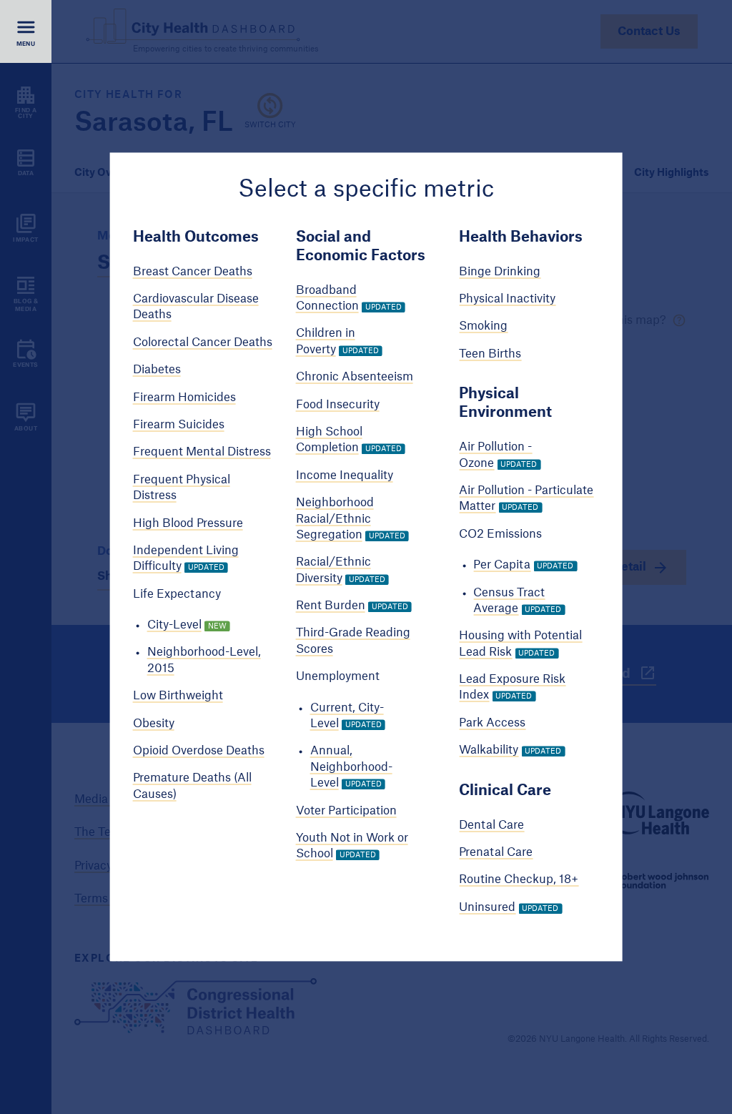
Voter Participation (346, 811)
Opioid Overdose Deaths (198, 750)
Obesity (153, 723)
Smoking (483, 326)
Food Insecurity (338, 404)
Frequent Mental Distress (202, 452)
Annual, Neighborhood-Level (351, 767)
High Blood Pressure (188, 523)
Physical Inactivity (507, 299)
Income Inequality (344, 475)
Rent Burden (330, 605)
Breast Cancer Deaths (192, 271)
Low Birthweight (178, 696)
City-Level (174, 625)
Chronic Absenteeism (354, 377)
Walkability (488, 750)
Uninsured (487, 907)
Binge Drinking (499, 271)
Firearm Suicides (178, 424)
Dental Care (491, 825)
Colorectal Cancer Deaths (202, 342)
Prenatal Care (496, 852)
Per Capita (501, 565)
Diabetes (157, 370)
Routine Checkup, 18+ (518, 880)
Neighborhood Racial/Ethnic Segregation (335, 519)
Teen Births (490, 354)
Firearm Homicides (184, 397)
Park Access (492, 723)
